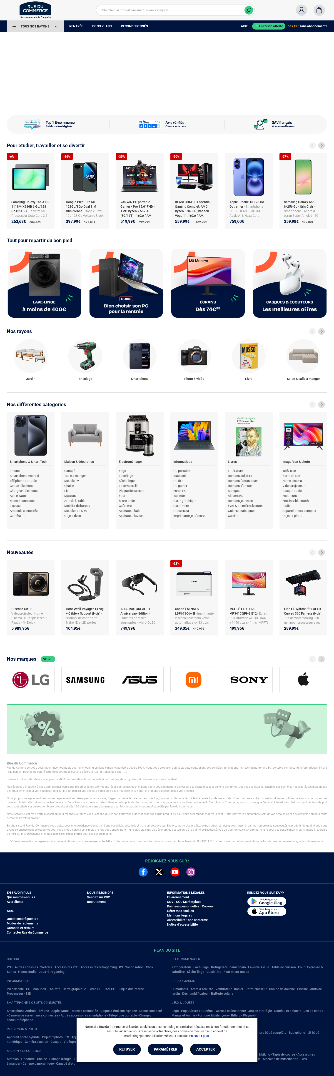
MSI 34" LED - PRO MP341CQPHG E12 (243, 611)
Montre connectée (22, 501)
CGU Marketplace (188, 902)
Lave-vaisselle (258, 967)
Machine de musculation (280, 1059)
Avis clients (15, 902)
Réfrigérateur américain (228, 967)
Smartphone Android (24, 476)
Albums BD (235, 496)
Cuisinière (214, 972)
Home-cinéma (292, 481)
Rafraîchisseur (256, 989)
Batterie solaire (222, 993)
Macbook (180, 476)
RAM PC (109, 989)
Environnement (178, 897)
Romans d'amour (240, 486)
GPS (304, 1059)
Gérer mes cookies (180, 911)
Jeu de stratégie (260, 1011)
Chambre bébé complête (269, 1032)
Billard (236, 1015)
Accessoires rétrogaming (99, 967)
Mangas (233, 491)
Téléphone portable (23, 481)
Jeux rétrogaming (52, 972)
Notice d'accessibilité (182, 924)
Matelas (70, 496)
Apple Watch (18, 496)
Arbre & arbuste (202, 989)
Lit (66, 491)
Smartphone (140, 379)
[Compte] (301, 10)
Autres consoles (26, 967)
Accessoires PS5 (66, 967)
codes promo (74, 833)
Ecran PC (179, 491)
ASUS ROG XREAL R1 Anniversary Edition (135, 611)
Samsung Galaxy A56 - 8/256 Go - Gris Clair (300, 204)
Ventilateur (223, 989)
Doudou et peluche (287, 1011)
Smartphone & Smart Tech (28, 461)
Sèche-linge (195, 972)
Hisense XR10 (21, 609)
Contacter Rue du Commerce (27, 932)
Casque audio (292, 491)
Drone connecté (150, 1011)
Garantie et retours (20, 928)
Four (122, 496)
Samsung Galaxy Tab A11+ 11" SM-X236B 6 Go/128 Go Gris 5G (30, 206)
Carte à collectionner (231, 1011)
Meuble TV (71, 481)
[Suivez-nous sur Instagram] (190, 872)
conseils (57, 833)
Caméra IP (17, 516)
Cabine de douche (282, 989)
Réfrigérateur (181, 967)
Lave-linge (201, 967)
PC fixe (178, 481)
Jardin (30, 379)
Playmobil (250, 1015)
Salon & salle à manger (303, 379)
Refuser (127, 1049)
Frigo (122, 471)
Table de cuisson (284, 967)
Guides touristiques (241, 511)
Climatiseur (180, 989)
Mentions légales (179, 915)
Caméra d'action (36, 1042)
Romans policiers (240, 476)
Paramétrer (165, 1049)
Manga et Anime (183, 1015)
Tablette (179, 496)
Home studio (27, 972)
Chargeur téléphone (23, 491)
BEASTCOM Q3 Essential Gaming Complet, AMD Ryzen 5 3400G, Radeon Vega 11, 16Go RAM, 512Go (193, 211)
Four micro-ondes (236, 972)
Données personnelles (183, 906)
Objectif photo (292, 516)
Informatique (182, 461)
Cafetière (125, 506)
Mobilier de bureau (77, 506)
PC (28, 989)
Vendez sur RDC (98, 897)
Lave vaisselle (128, 486)
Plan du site (167, 950)
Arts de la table (74, 501)
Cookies (208, 906)
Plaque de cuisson (131, 491)
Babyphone (297, 1032)
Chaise (69, 486)
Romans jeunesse (240, 501)
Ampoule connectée (23, 511)
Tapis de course (283, 1054)
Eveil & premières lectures (245, 506)
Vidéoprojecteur (293, 486)
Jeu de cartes (313, 1011)
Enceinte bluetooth (295, 501)
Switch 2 (46, 967)
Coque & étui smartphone (118, 1011)
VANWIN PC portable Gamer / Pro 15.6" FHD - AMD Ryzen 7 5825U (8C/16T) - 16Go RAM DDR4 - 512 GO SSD (137, 211)
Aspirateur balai (130, 511)
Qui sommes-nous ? (21, 897)
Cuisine (233, 516)
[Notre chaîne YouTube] (174, 872)
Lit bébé (313, 1032)
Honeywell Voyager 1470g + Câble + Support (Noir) (85, 611)
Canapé (69, 471)
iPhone (15, 471)
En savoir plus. (199, 1036)
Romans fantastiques (243, 481)
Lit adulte (28, 1059)
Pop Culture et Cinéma (197, 1011)
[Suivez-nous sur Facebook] (143, 872)
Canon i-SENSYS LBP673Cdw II (187, 611)
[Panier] (319, 10)
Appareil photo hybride (23, 1037)
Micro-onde (127, 501)
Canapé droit (65, 1063)
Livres (232, 461)
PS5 (9, 967)
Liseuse (15, 506)
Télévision (289, 471)
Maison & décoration (79, 461)
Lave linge (126, 476)
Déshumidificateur (195, 993)
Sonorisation (134, 967)
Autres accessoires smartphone (83, 1015)
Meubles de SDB (75, 511)
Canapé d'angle (60, 1059)
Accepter (205, 1049)
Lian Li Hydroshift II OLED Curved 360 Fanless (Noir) (303, 611)
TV (67, 1037)
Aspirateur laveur (131, 516)
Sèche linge (127, 481)
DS (121, 967)
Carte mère (181, 506)
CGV (170, 902)
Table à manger (75, 476)
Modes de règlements (22, 923)
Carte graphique (184, 501)
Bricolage (85, 379)
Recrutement (96, 902)
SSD (28, 993)
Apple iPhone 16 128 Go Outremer (246, 204)
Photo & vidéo (194, 379)
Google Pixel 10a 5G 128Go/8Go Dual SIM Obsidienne (81, 206)
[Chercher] (248, 10)
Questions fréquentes (22, 919)
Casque (55, 1042)
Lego (175, 1011)
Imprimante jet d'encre (188, 516)
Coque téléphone (21, 486)
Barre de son (291, 476)
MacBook (39, 989)
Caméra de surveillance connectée (33, 1015)
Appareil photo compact (299, 511)
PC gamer (180, 486)
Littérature (235, 471)
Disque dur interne (130, 989)
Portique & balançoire (213, 1015)
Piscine (302, 989)
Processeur (181, 511)
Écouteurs (289, 496)
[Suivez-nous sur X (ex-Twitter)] (159, 872)
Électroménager (130, 461)
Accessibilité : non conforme (187, 920)
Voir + (48, 659)
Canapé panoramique (38, 1063)
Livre (248, 379)
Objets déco (72, 516)
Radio (286, 506)
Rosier (238, 989)
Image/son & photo (296, 461)
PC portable (181, 471)
